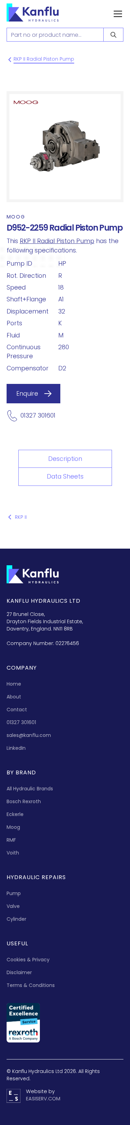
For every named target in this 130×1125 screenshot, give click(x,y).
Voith (13, 852)
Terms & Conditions (31, 985)
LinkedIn (16, 748)
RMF (11, 839)
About (14, 696)
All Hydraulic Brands (30, 788)
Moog (13, 827)
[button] (116, 14)
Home (14, 683)
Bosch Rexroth (24, 801)
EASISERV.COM (43, 1098)
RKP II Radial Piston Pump (57, 241)
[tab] (65, 459)
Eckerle (15, 814)
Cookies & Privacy (28, 959)
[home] (40, 13)
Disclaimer (19, 972)
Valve (13, 906)
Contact (17, 709)
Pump (14, 893)
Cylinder (16, 919)
